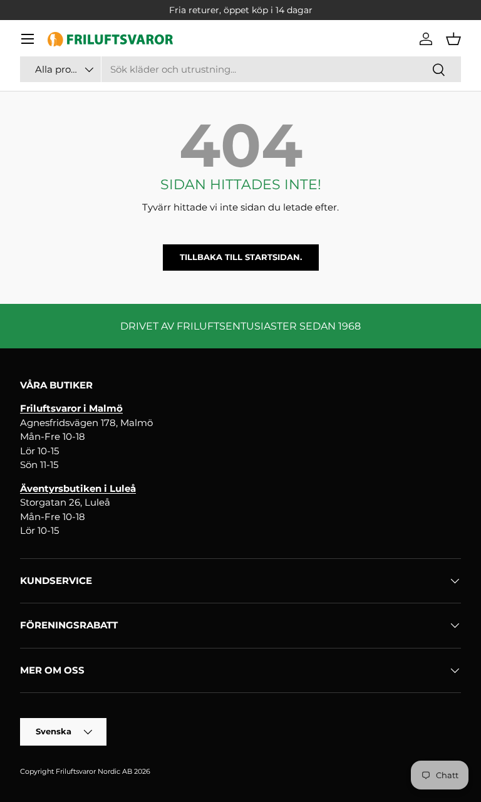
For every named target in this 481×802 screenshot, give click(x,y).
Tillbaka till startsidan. (241, 257)
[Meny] (27, 39)
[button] (453, 39)
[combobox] (240, 69)
